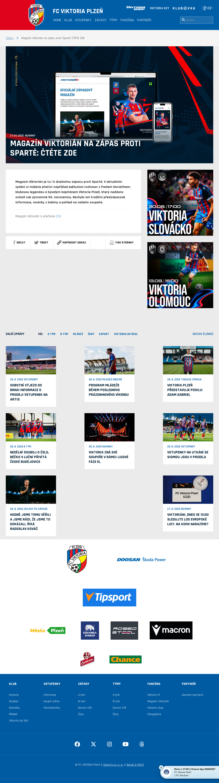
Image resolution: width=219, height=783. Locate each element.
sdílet (20, 242)
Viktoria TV (153, 695)
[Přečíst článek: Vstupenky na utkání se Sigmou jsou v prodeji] (188, 427)
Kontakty (14, 708)
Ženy (81, 714)
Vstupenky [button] (83, 20)
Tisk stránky (124, 242)
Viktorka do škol (18, 721)
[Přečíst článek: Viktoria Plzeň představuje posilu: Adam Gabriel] (188, 360)
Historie (14, 695)
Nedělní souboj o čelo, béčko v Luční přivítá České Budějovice (29, 457)
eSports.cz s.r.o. (113, 765)
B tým (81, 701)
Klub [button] (68, 20)
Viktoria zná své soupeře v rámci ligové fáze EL (108, 457)
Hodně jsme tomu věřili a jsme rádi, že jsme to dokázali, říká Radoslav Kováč (30, 521)
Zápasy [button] (101, 20)
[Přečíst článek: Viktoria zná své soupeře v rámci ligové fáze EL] (109, 427)
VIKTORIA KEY (159, 8)
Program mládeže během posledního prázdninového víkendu (109, 390)
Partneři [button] (144, 20)
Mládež (13, 714)
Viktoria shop (155, 708)
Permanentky (52, 708)
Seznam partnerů (192, 695)
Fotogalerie (154, 714)
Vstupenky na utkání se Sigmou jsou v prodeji (187, 454)
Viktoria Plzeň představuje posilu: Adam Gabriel (185, 390)
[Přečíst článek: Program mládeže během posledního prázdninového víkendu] (109, 360)
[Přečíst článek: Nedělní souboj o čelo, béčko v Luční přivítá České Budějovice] (31, 427)
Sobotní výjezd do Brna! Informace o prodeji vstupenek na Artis (29, 392)
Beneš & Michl (135, 765)
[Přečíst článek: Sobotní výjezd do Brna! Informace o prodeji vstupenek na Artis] (31, 360)
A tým (81, 695)
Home (57, 20)
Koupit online (51, 701)
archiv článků (202, 334)
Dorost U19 (85, 708)
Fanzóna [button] (127, 20)
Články (10, 38)
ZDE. (59, 216)
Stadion (13, 701)
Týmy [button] (113, 20)
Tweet (44, 242)
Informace (50, 695)
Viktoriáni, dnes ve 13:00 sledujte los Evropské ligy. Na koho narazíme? (188, 519)
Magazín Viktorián (158, 701)
